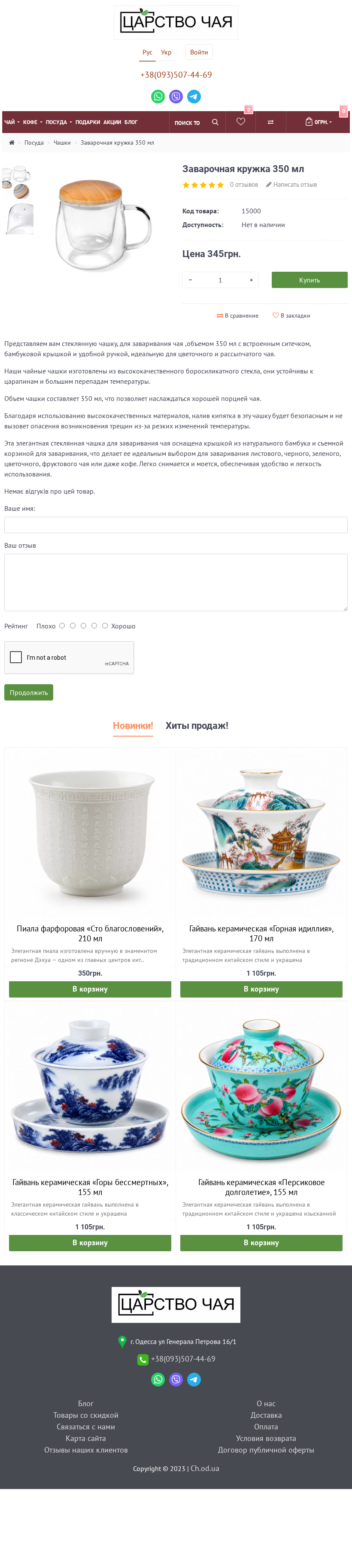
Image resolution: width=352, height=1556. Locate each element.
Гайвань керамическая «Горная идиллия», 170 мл (261, 933)
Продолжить (29, 692)
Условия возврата (266, 1438)
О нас (266, 1403)
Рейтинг (16, 626)
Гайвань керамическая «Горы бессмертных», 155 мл (90, 1187)
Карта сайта (86, 1438)
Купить (309, 280)
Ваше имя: (19, 508)
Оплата (266, 1427)
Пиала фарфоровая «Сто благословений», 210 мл (90, 933)
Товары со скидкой (85, 1415)
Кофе (31, 122)
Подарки (88, 122)
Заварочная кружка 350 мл (117, 142)
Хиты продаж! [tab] (197, 725)
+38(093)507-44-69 (176, 74)
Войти (199, 52)
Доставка (266, 1415)
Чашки (62, 142)
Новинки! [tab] (133, 725)
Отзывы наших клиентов (86, 1450)
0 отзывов (244, 184)
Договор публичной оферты (266, 1450)
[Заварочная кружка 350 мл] (95, 224)
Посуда (57, 122)
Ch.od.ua (205, 1468)
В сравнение (240, 315)
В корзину (90, 989)
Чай (10, 122)
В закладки (294, 315)
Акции (112, 122)
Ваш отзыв (20, 545)
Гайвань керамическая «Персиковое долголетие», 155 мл (261, 1187)
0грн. (329, 118)
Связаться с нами (86, 1427)
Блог (131, 122)
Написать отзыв (294, 184)
